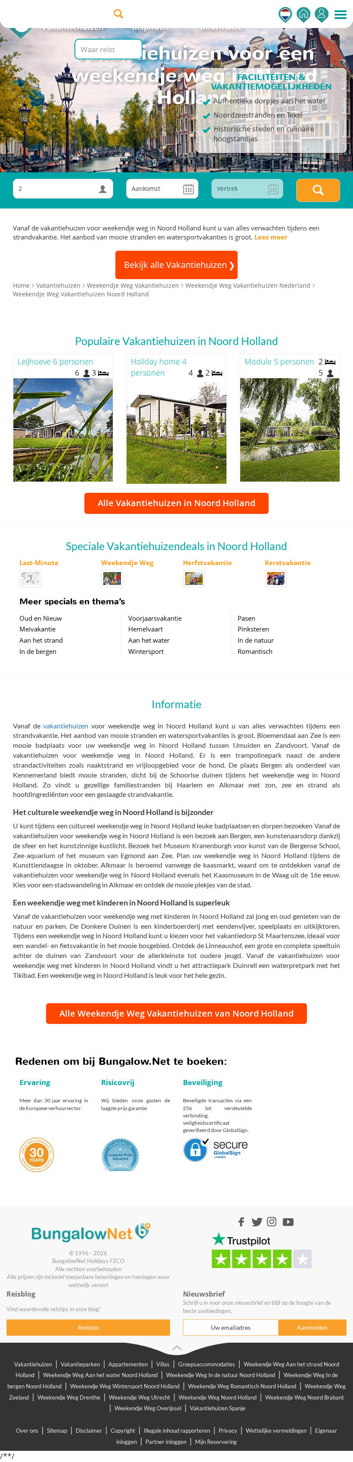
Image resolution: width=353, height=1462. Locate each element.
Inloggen (321, 15)
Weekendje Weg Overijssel (148, 1408)
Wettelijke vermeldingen (276, 1430)
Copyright (123, 1430)
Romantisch (255, 651)
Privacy (228, 1430)
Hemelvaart (145, 629)
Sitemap (57, 1430)
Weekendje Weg (127, 562)
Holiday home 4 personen (158, 367)
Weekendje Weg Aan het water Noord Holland (100, 1375)
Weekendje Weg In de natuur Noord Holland (220, 1375)
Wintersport (146, 651)
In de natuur (256, 640)
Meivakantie (37, 629)
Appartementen (128, 1364)
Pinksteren (253, 629)
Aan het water (149, 640)
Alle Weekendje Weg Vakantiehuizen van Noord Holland (176, 1013)
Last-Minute (39, 562)
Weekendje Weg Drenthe (68, 1397)
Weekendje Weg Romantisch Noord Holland (242, 1386)
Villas (163, 1364)
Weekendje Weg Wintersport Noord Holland (125, 1386)
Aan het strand (41, 640)
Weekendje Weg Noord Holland (218, 1397)
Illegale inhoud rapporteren (177, 1430)
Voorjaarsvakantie (155, 618)
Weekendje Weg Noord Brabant (304, 1397)
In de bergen (37, 651)
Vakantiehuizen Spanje (217, 1408)
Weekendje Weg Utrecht (139, 1397)
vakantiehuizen (65, 726)
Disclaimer (89, 1430)
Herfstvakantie (207, 562)
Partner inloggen (166, 1441)
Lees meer (271, 237)
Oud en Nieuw (40, 618)
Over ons (27, 1430)
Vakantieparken (80, 1364)
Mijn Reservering (216, 1441)
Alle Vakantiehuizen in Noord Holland (176, 503)
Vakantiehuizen (33, 1364)
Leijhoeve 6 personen (55, 361)
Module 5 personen (279, 361)
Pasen (246, 618)
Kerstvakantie (288, 562)
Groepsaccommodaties (206, 1364)
